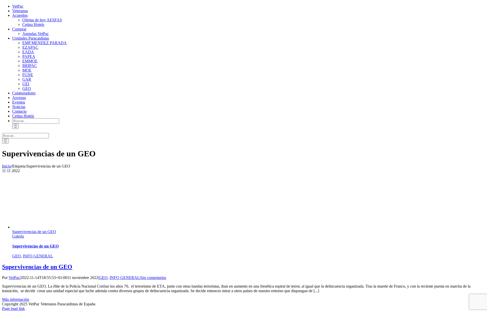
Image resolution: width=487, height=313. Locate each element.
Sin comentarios (153, 277)
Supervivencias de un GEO (34, 231)
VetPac (14, 277)
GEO (16, 256)
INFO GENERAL (38, 256)
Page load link (13, 308)
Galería (18, 236)
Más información (15, 299)
